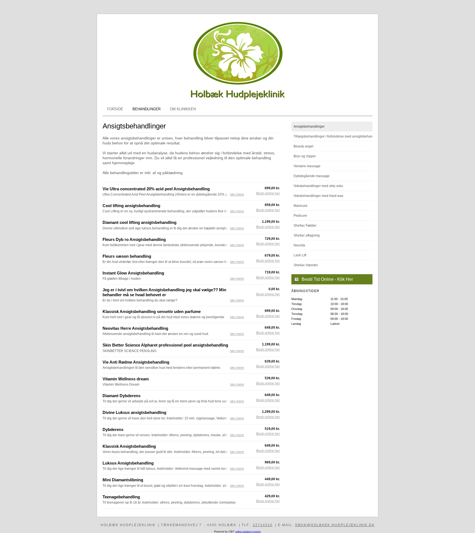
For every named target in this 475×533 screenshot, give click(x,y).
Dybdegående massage (312, 176)
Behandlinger (146, 109)
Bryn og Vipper (305, 156)
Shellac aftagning (307, 235)
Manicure (301, 206)
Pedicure (300, 216)
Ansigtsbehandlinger (309, 126)
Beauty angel (303, 146)
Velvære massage (307, 166)
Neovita (299, 245)
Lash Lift (300, 255)
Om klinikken (183, 109)
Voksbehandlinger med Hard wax (318, 196)
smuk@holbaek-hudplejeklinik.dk (335, 525)
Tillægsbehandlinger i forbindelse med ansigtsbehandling (333, 136)
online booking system (248, 531)
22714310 (263, 525)
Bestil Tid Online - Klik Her (327, 279)
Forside (115, 109)
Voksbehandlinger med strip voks (318, 186)
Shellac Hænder (306, 265)
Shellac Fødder (305, 225)
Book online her (268, 193)
